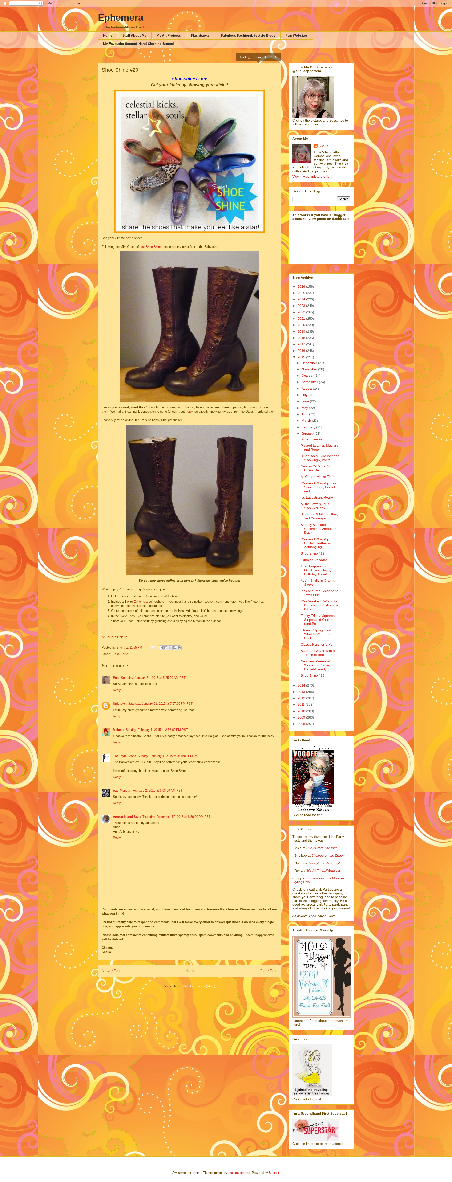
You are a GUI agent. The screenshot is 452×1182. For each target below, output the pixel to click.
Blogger (274, 1172)
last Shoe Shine (150, 247)
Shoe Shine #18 (312, 675)
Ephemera (120, 17)
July (305, 395)
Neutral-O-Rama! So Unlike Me (316, 468)
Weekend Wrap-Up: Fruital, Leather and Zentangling (317, 543)
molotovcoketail (239, 1172)
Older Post (268, 971)
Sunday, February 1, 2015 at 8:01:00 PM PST (169, 756)
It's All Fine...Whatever (323, 870)
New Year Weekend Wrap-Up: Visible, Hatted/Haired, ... (315, 665)
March (307, 420)
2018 (302, 338)
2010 (302, 711)
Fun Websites (297, 35)
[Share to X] (170, 647)
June (306, 401)
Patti (116, 677)
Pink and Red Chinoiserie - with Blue (319, 593)
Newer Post (111, 971)
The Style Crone (124, 756)
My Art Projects (169, 35)
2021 (302, 318)
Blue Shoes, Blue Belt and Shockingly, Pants (320, 458)
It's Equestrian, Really (317, 497)
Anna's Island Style (127, 816)
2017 (302, 344)
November (310, 369)
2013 (302, 692)
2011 (302, 704)
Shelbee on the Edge (327, 855)
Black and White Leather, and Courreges (319, 516)
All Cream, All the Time (317, 477)
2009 (302, 717)
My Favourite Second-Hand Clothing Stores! (138, 43)
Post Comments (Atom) (199, 986)
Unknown (120, 703)
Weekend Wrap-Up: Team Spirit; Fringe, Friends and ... (320, 487)
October (308, 375)
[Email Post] (152, 647)
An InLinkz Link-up (114, 637)
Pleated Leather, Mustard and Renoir (319, 447)
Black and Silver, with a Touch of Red (318, 653)
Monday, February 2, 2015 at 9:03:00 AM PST (151, 790)
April (305, 414)
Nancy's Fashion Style (325, 863)
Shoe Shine (120, 654)
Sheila (323, 146)
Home (107, 35)
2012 (302, 698)
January (308, 433)
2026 (302, 286)
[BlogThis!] (165, 647)
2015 (302, 357)
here (189, 411)
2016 (302, 350)
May (305, 408)
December (310, 363)
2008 (302, 724)
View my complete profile (311, 176)
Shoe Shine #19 (312, 553)
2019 (302, 331)
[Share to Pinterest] (179, 647)
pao (115, 790)
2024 (302, 299)
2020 (302, 325)
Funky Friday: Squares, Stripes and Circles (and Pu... (318, 620)
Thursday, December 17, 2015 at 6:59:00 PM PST (176, 816)
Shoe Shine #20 (312, 439)
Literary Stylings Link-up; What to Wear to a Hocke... (319, 634)
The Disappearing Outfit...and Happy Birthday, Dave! (316, 570)
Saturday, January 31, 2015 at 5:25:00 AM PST (153, 677)
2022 (302, 312)
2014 (302, 685)
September (310, 382)
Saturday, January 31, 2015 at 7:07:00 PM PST (160, 703)
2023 (302, 305)
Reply (117, 690)
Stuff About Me (134, 35)
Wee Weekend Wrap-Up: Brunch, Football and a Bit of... (319, 605)
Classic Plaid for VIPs (316, 644)
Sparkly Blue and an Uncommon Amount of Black (319, 529)
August (307, 388)
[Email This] (161, 647)
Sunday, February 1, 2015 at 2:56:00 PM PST (157, 730)
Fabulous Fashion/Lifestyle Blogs (248, 35)
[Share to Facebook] (174, 647)
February (309, 427)
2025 (302, 293)
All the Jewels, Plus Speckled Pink (315, 506)
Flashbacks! (201, 35)
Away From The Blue (322, 848)
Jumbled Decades (314, 560)
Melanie (118, 730)
